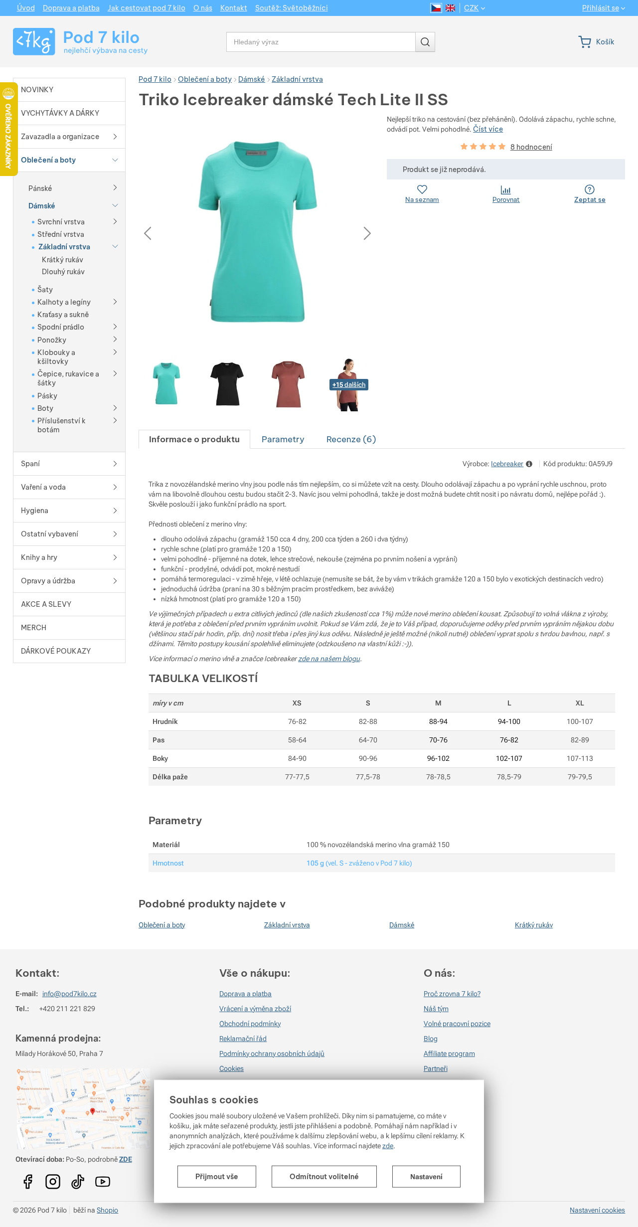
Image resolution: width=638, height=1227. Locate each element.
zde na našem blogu (329, 659)
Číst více (488, 129)
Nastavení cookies (597, 1210)
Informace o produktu (194, 439)
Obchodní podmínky (250, 1024)
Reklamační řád (243, 1039)
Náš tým (436, 1009)
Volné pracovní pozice (457, 1024)
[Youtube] (27, 1179)
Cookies (231, 1068)
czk (471, 7)
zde (387, 1146)
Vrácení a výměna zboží (255, 1009)
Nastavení (426, 1177)
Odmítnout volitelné (324, 1176)
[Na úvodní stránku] (71, 41)
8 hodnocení (531, 147)
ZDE (125, 1159)
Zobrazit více (530, 464)
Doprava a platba (245, 994)
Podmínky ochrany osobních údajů (271, 1053)
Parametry (283, 439)
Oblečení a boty (162, 925)
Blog (431, 1039)
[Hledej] (425, 42)
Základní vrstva (287, 925)
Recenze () (351, 439)
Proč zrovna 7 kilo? (452, 994)
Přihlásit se (600, 8)
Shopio (107, 1210)
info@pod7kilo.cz (69, 994)
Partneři (436, 1068)
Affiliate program (449, 1053)
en (450, 8)
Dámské (401, 925)
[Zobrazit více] (115, 187)
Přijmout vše (216, 1176)
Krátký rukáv (534, 925)
